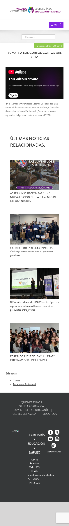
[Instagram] (57, 439)
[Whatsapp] (54, 445)
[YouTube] (50, 439)
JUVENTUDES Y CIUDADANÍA (31, 410)
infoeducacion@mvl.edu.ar (41, 475)
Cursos (16, 380)
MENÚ (57, 25)
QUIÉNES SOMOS (31, 402)
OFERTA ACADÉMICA (31, 406)
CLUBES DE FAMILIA (24, 414)
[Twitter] (57, 432)
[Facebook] (50, 432)
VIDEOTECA (50, 414)
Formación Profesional (24, 384)
